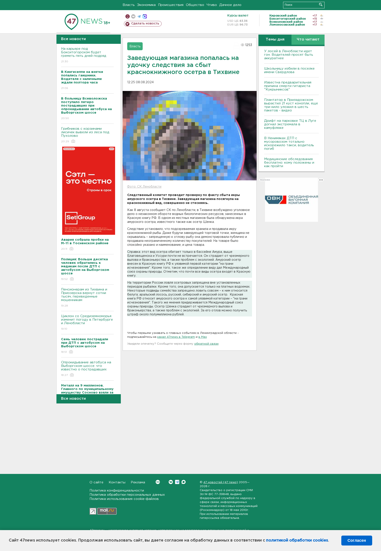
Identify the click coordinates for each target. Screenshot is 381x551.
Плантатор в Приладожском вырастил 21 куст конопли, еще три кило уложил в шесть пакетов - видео (291, 105)
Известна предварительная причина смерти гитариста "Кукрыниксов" (287, 86)
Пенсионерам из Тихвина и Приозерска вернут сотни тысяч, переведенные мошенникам (84, 297)
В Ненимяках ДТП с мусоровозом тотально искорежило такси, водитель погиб (289, 143)
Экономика (146, 5)
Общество (195, 5)
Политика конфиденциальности (117, 490)
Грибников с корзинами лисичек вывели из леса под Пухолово (85, 135)
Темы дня (275, 39)
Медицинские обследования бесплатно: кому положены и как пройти (289, 163)
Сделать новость (145, 23)
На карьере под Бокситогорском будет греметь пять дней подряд (83, 55)
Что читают (308, 39)
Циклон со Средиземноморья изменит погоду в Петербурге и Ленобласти (87, 322)
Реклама (138, 482)
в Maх (202, 337)
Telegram (177, 482)
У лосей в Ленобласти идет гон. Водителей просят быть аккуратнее (288, 55)
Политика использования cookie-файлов (124, 498)
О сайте (96, 482)
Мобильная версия (127, 16)
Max (183, 482)
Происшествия (170, 5)
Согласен (356, 540)
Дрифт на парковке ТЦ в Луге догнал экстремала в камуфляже (290, 124)
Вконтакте (171, 482)
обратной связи (206, 344)
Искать (320, 4)
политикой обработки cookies (297, 540)
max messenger (145, 16)
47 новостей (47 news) (220, 482)
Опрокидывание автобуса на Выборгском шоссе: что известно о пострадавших (86, 368)
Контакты (117, 482)
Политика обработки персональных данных (127, 494)
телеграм (139, 16)
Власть (129, 5)
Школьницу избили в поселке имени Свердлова (289, 70)
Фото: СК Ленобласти (144, 186)
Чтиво (212, 5)
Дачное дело (230, 5)
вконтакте (133, 16)
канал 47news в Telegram (176, 337)
